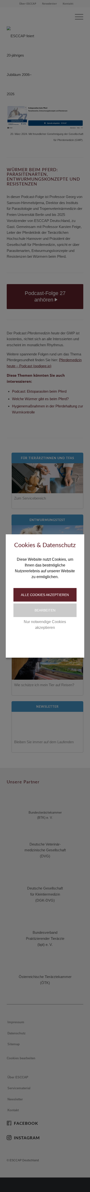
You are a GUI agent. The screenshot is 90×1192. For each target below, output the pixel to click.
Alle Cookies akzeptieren (45, 595)
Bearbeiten (45, 610)
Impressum (65, 642)
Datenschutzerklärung (34, 642)
